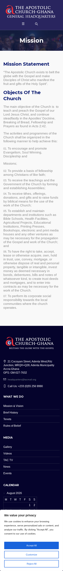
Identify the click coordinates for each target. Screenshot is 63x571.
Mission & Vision (13, 406)
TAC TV (8, 460)
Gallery (7, 446)
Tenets (7, 419)
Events (7, 473)
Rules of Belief (12, 425)
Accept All (31, 545)
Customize (31, 554)
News (6, 466)
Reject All (31, 563)
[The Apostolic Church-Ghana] (31, 11)
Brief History (10, 412)
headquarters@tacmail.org (22, 379)
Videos (7, 453)
